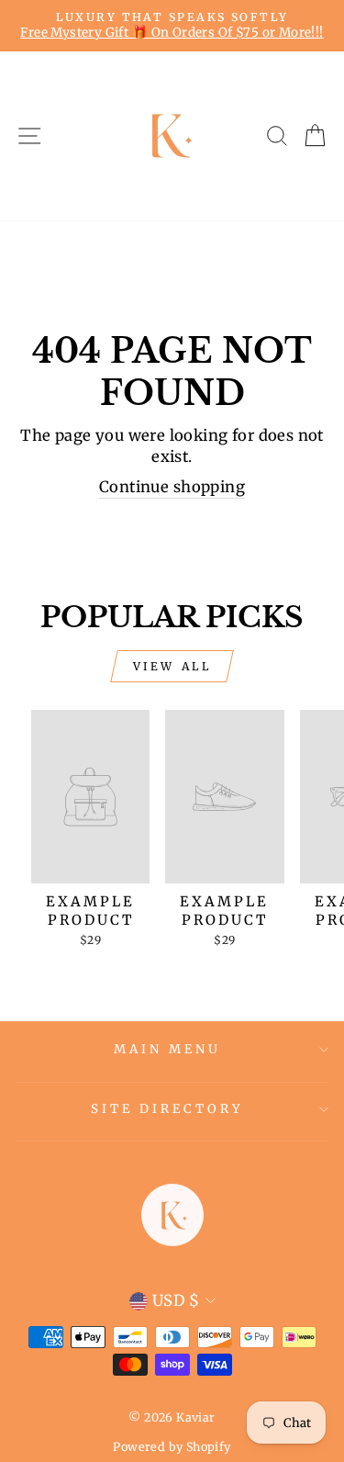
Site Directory (167, 1109)
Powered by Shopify (171, 1447)
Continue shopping (172, 487)
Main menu (167, 1049)
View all (172, 666)
